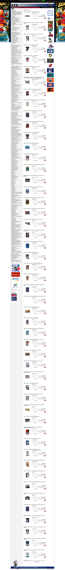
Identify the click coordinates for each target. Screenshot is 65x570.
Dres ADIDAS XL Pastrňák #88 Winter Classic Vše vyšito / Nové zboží (34, 197)
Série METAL (13, 159)
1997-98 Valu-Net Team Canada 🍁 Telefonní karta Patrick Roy (33, 89)
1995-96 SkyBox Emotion (15, 235)
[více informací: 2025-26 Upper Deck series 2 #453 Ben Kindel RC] (27, 49)
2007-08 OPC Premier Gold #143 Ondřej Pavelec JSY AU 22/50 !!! (33, 219)
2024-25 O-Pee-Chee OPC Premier (16, 79)
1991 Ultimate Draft (14, 250)
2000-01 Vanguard (14, 219)
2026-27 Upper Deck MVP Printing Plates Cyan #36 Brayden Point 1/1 (34, 328)
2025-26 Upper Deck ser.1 (15, 47)
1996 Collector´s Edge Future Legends (16, 229)
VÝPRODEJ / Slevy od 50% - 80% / (16, 260)
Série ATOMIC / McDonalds (15, 176)
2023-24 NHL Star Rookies (15, 89)
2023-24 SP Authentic (14, 93)
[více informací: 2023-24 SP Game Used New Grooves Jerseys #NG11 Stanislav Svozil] (27, 125)
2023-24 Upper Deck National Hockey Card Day (17, 261)
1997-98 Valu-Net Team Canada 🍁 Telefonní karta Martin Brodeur (33, 263)
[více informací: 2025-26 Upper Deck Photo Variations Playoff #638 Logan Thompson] (27, 343)
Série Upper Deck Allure (14, 160)
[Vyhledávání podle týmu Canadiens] (50, 87)
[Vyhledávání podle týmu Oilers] (50, 82)
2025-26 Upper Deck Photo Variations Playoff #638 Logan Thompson (34, 339)
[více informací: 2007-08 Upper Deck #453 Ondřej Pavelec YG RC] (27, 158)
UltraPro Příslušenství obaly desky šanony (17, 12)
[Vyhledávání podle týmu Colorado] (50, 53)
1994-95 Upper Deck (14, 29)
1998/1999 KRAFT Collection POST (16, 226)
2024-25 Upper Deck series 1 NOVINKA (16, 85)
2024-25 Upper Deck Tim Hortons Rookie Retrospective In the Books (16, 68)
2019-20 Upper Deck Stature (15, 151)
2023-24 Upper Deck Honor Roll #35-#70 (16, 106)
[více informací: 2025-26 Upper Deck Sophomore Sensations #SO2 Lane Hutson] (27, 398)
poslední (38, 561)
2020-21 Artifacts (14, 146)
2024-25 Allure (13, 82)
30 (42, 560)
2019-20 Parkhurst (14, 155)
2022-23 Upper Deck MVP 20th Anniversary (17, 124)
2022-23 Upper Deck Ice (14, 113)
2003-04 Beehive (14, 211)
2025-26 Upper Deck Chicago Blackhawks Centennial (16, 52)
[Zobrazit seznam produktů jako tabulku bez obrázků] (24, 560)
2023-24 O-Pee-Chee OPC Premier (16, 99)
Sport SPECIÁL (13, 16)
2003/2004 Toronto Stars (14, 214)
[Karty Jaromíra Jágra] (50, 48)
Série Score (13, 171)
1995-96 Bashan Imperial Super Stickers (16, 234)
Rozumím (43, 0)
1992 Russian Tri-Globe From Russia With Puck (16, 245)
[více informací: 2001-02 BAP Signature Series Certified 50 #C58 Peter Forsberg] (27, 115)
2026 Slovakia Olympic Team (15, 28)
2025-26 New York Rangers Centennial (16, 51)
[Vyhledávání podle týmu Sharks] (50, 77)
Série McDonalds (14, 175)
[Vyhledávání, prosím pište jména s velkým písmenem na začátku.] (50, 16)
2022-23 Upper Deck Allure (15, 114)
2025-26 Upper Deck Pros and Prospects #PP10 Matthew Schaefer (33, 241)
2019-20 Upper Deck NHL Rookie (15, 156)
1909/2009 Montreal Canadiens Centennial (16, 205)
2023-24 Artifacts (14, 98)
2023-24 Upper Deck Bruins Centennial (16, 108)
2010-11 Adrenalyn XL (14, 204)
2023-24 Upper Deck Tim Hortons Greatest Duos (17, 103)
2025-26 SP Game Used (14, 59)
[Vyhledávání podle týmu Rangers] (50, 72)
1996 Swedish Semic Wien (15, 231)
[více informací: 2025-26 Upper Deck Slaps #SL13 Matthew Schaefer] (27, 147)
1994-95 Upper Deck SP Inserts (15, 41)
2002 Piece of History (14, 215)
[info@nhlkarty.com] (50, 3)
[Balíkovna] (15, 288)
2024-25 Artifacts (14, 80)
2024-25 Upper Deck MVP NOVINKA (16, 88)
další (35, 561)
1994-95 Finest (13, 196)
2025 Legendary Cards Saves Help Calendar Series (17, 64)
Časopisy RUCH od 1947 (14, 17)
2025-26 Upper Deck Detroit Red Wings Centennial (16, 56)
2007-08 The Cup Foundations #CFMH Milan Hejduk (31, 416)
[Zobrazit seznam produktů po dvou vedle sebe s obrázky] (25, 560)
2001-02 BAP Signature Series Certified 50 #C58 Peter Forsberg (33, 110)
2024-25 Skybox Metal (14, 73)
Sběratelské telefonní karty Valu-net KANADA (17, 192)
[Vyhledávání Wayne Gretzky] (50, 42)
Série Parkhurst (13, 182)
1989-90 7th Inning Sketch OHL (15, 199)
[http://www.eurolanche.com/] (14, 300)
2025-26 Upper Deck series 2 (15, 46)
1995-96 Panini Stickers (14, 40)
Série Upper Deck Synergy (15, 161)
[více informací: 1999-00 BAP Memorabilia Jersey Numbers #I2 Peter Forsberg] (27, 365)
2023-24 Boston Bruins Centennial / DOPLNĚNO (16, 91)
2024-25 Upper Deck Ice (14, 72)
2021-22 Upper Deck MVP (15, 139)
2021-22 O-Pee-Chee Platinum (15, 129)
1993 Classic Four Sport (14, 201)
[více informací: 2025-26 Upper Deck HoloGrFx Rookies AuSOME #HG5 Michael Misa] (27, 169)
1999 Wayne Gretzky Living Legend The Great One (16, 197)
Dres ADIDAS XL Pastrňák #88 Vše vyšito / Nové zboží (32, 66)
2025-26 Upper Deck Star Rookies (16, 58)
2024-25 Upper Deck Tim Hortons (15, 84)
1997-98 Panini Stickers (14, 39)
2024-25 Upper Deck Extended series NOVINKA (16, 87)
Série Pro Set (13, 191)
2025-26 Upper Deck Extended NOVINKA (16, 45)
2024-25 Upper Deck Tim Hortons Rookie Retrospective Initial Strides (16, 66)
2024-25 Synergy (14, 83)
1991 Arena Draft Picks (14, 256)
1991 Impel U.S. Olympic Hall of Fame (16, 251)
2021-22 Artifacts (14, 128)
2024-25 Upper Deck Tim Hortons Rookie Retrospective (16, 69)
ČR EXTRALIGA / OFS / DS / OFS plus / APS (17, 24)
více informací (35, 18)
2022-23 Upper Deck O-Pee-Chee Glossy (16, 119)
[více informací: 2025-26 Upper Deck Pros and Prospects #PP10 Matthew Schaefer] (27, 245)
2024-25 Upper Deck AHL (15, 74)
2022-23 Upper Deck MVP (15, 122)
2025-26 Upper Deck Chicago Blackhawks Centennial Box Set (16, 54)
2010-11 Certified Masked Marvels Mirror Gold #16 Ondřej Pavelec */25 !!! (34, 296)
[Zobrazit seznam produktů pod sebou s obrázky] (26, 560)
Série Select (13, 185)
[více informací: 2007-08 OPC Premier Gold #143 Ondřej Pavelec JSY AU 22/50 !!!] (27, 223)
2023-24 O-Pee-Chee (14, 94)
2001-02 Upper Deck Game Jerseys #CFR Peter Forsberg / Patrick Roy (34, 208)
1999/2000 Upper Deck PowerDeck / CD (16, 224)
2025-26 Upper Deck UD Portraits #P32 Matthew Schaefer (32, 438)
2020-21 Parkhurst (14, 145)
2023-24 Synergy (14, 104)
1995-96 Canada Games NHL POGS (16, 240)
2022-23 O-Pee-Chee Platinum (15, 118)
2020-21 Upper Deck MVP (15, 150)
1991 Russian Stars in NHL (15, 254)
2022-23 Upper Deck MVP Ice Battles (16, 123)
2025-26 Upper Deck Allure (15, 50)
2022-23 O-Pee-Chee (14, 117)
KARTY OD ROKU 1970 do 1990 (15, 19)
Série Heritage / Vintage (14, 177)
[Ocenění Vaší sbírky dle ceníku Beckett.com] (50, 20)
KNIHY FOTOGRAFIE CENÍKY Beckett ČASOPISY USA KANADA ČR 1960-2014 (16, 14)
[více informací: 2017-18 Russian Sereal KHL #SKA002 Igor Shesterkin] (27, 453)
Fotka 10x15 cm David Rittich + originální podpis (31, 55)
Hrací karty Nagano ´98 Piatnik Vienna (16, 221)
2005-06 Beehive (14, 210)
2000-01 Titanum (14, 220)
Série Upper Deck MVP (14, 169)
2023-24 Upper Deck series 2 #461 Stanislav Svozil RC (32, 132)
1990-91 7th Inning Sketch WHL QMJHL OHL (17, 200)
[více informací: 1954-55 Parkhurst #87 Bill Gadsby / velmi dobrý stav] (27, 278)
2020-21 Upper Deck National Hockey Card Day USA (17, 193)
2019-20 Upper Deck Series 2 (15, 154)
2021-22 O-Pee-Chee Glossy (15, 136)
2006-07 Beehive (14, 209)
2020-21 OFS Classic (14, 144)
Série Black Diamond (14, 170)
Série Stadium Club (14, 190)
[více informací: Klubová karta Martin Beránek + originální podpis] (27, 322)
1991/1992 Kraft (13, 249)
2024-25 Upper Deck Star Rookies (16, 77)
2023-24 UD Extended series (15, 97)
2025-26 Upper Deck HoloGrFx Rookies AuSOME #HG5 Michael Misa (34, 164)
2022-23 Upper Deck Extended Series (16, 120)
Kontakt (13, 259)
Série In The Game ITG (14, 187)
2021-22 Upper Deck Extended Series (16, 130)
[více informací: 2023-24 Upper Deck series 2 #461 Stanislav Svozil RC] (27, 136)
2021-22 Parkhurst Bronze (15, 126)
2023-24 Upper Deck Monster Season (16, 107)
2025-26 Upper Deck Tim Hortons (15, 60)
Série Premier (13, 181)
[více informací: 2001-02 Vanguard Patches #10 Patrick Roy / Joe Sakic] (27, 16)
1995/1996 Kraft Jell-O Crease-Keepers (16, 236)
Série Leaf (13, 186)
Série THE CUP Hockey (14, 164)
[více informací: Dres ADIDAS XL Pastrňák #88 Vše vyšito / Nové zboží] (27, 70)
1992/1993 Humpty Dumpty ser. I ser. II (16, 246)
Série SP (13, 174)
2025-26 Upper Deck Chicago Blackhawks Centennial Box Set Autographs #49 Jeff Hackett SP (33, 427)
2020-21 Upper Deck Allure (15, 143)
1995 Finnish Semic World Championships (17, 241)
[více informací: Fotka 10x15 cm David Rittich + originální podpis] (27, 60)
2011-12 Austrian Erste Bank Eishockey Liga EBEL (17, 203)
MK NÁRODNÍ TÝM (14, 23)
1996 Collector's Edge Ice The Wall (16, 230)
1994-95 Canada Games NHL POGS (16, 242)
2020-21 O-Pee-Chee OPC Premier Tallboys (17, 149)
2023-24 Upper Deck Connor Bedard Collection (16, 105)
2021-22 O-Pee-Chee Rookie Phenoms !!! (16, 135)
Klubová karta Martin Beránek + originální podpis (31, 317)
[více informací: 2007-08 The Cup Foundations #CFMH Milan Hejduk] (27, 420)
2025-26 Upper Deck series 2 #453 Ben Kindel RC (31, 44)
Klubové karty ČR (14, 22)
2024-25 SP (13, 78)
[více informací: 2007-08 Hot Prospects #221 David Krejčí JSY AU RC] (27, 311)
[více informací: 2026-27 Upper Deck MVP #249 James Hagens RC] (27, 387)
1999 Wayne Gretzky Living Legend (16, 225)
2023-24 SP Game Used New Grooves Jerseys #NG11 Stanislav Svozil (34, 121)
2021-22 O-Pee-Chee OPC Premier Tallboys (17, 134)
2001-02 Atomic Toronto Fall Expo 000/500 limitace (17, 216)
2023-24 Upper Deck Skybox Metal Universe (17, 92)
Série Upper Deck (14, 165)
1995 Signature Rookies (14, 239)
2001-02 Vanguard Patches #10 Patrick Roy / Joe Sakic (32, 11)
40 (43, 560)
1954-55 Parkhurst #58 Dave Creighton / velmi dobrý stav (32, 350)
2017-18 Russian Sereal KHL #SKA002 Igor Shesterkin (32, 449)
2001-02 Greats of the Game (15, 194)
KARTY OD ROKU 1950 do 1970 (15, 18)
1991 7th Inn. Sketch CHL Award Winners (16, 255)
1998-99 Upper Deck (14, 35)
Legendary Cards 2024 (14, 30)
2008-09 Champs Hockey (15, 206)
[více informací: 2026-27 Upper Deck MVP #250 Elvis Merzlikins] (27, 256)
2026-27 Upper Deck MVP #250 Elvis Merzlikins (31, 252)
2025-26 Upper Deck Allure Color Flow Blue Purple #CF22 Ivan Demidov (34, 504)
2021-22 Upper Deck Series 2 (15, 131)
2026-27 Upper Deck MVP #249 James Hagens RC (31, 383)
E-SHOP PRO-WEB (51, 569)
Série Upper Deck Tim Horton (15, 166)
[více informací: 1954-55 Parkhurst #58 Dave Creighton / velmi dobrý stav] (27, 354)
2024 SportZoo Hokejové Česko (15, 34)
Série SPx (13, 180)
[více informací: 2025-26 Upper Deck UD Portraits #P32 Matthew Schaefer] (27, 442)
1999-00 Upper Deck (14, 36)
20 (41, 560)
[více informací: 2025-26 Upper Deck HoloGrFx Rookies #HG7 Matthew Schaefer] (27, 191)
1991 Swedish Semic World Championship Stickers (17, 252)
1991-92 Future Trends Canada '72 (16, 195)
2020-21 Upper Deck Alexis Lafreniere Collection (16, 140)
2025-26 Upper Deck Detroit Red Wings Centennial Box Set (16, 57)
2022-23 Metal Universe (14, 112)
